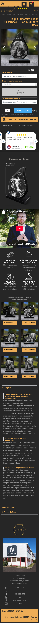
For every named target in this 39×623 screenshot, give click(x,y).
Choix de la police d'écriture (12, 81)
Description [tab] (6, 388)
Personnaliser (9, 323)
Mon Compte (20, 594)
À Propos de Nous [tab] (9, 512)
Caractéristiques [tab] (8, 507)
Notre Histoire (20, 588)
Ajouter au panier (23, 111)
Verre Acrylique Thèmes (28, 15)
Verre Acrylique (12, 15)
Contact (20, 603)
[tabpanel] (19, 447)
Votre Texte (7, 72)
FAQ (20, 591)
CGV (20, 597)
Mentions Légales (20, 600)
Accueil (2, 15)
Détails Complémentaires (11, 98)
